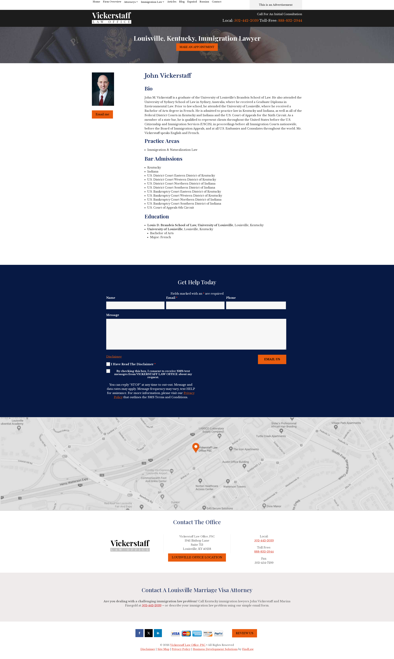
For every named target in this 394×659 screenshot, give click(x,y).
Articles (171, 1)
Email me (102, 114)
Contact (216, 1)
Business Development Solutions (215, 649)
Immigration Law (151, 1)
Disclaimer (114, 356)
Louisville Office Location (197, 557)
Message (112, 315)
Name (110, 298)
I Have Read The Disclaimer (133, 364)
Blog (182, 1)
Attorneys (130, 1)
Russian (204, 1)
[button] (391, 637)
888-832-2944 (290, 20)
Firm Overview (112, 1)
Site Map (163, 649)
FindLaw (248, 649)
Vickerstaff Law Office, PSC (187, 645)
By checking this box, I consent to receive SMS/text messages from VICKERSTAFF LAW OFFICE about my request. (153, 374)
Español (192, 1)
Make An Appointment (197, 47)
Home (96, 1)
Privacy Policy (181, 649)
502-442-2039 (246, 20)
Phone (231, 298)
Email (171, 298)
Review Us (244, 633)
